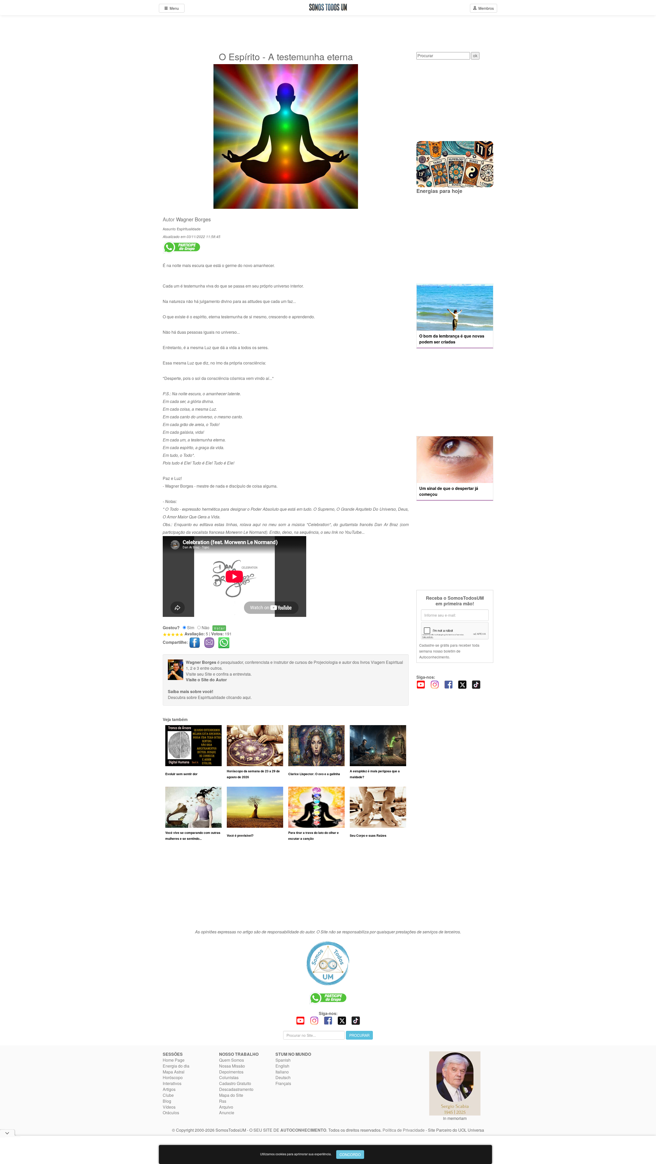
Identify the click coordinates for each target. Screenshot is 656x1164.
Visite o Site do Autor (206, 680)
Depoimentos (231, 1072)
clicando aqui (238, 697)
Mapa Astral (173, 1072)
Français (283, 1083)
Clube (168, 1095)
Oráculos (171, 1113)
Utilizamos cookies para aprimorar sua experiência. (296, 1154)
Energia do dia (176, 1066)
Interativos (172, 1083)
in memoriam (455, 1118)
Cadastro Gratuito (235, 1083)
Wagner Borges (193, 219)
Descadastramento (236, 1089)
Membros (485, 8)
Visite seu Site (199, 674)
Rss (222, 1101)
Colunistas (229, 1077)
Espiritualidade (189, 228)
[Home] (328, 963)
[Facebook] (448, 684)
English (282, 1066)
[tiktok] (476, 684)
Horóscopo (173, 1077)
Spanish (283, 1060)
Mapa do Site (231, 1095)
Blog (167, 1101)
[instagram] (434, 684)
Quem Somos (231, 1060)
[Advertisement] (286, 887)
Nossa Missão (232, 1066)
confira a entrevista (233, 674)
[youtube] (420, 684)
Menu (173, 8)
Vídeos (169, 1107)
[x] (462, 684)
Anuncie (226, 1113)
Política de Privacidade (404, 1130)
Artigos (169, 1089)
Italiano (282, 1072)
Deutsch (283, 1077)
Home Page (173, 1060)
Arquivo (226, 1107)
